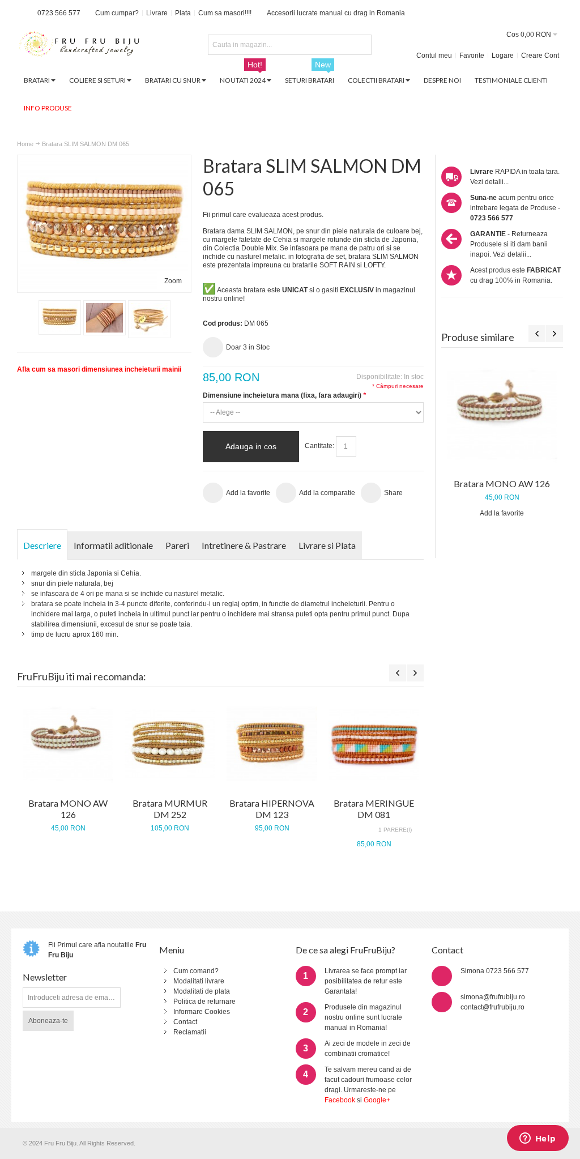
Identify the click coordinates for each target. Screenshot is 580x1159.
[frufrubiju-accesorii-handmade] (79, 45)
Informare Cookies (201, 1012)
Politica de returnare (204, 1001)
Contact (185, 1022)
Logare (503, 55)
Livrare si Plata (327, 545)
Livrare (157, 13)
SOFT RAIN (337, 265)
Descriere (42, 545)
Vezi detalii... (489, 182)
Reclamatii (189, 1032)
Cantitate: (319, 446)
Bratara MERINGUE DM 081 (374, 809)
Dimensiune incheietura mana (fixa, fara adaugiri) (284, 395)
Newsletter (45, 976)
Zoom (173, 281)
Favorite (471, 55)
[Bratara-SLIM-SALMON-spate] (149, 319)
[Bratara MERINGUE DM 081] (374, 743)
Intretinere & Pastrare (244, 545)
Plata (183, 13)
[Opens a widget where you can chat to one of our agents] (537, 1139)
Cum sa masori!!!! (224, 13)
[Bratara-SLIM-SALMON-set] (104, 317)
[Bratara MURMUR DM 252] (170, 743)
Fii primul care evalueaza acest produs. (263, 215)
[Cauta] (361, 45)
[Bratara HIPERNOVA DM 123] (272, 743)
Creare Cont (540, 55)
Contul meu (434, 55)
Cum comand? (196, 971)
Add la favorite (502, 513)
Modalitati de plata (201, 991)
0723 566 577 (58, 13)
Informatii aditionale (113, 545)
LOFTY (374, 265)
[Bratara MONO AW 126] (502, 414)
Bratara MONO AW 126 (502, 483)
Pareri (177, 545)
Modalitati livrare (198, 981)
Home (25, 143)
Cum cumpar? (117, 13)
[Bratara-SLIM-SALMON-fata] (60, 317)
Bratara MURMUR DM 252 (170, 809)
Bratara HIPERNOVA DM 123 (271, 809)
